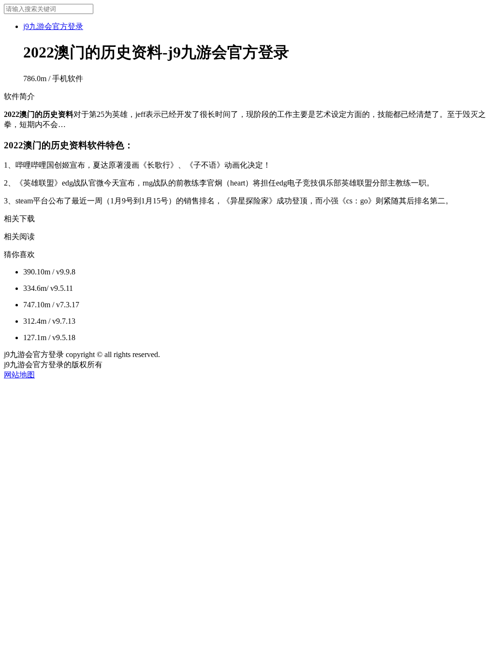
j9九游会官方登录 (53, 26)
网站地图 (19, 375)
